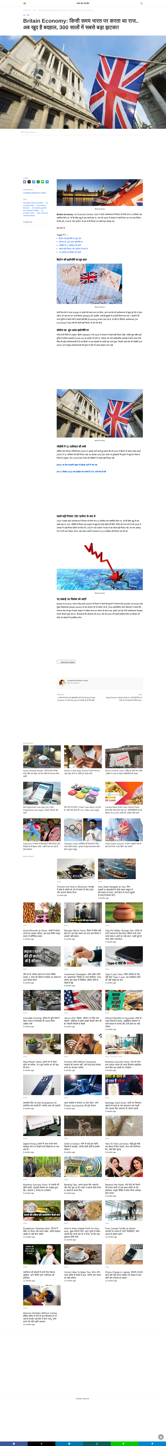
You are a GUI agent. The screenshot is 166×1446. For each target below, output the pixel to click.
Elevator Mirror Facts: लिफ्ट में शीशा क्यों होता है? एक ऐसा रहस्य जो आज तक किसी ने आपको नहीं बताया (82, 933)
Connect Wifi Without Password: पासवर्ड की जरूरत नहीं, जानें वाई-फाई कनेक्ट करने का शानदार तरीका (82, 1065)
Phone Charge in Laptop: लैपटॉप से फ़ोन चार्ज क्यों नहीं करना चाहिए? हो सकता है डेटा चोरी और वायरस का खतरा (124, 1275)
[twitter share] (29, 181)
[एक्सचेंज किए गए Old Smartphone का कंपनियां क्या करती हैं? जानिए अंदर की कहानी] (42, 1085)
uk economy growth (39, 208)
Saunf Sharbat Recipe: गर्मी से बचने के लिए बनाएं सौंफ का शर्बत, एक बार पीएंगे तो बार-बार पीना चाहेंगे (41, 773)
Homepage (27, 10)
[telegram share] (47, 181)
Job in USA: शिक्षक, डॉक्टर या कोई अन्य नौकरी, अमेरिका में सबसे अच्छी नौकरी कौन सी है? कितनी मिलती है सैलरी (83, 1021)
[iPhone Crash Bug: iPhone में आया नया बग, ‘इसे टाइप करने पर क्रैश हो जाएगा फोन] (83, 756)
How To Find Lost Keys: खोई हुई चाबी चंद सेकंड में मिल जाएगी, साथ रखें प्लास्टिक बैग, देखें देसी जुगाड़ (122, 1146)
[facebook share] (24, 181)
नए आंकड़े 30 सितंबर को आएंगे (70, 252)
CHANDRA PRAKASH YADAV (77, 680)
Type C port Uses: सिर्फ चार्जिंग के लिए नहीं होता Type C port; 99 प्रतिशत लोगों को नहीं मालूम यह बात (122, 977)
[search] (141, 3)
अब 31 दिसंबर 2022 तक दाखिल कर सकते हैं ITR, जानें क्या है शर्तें (81, 472)
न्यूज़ (24, 15)
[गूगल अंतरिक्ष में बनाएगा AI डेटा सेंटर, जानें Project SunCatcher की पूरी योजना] (83, 1085)
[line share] (42, 181)
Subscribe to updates (67, 662)
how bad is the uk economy (33, 203)
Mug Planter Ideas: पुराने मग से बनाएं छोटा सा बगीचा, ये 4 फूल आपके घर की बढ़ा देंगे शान (41, 1065)
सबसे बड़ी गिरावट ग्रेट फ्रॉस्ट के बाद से (73, 249)
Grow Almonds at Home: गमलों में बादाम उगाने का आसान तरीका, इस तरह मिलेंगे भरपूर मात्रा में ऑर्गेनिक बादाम (41, 933)
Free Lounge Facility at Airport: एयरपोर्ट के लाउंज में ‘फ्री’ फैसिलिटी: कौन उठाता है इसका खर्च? (122, 1231)
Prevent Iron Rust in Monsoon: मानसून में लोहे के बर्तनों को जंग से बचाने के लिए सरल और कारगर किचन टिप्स (75, 890)
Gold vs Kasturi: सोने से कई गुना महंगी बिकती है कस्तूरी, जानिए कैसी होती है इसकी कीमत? (82, 1146)
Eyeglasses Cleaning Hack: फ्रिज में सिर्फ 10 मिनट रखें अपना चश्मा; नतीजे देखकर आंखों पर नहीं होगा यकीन (42, 1231)
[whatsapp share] (38, 181)
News (59, 881)
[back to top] (161, 1437)
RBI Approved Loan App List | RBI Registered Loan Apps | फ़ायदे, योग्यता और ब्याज (40, 810)
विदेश (34, 10)
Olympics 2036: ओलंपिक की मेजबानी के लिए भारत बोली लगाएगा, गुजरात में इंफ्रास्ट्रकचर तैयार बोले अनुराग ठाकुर (82, 846)
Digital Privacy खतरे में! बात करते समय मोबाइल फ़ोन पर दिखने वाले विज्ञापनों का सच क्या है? (41, 1146)
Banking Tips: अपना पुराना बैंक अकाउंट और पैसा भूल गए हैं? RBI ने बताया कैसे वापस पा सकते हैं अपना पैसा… (82, 1187)
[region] (83, 154)
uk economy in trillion (31, 210)
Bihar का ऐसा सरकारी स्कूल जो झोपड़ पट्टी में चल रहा (77, 465)
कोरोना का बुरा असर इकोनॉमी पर (71, 242)
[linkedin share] (33, 181)
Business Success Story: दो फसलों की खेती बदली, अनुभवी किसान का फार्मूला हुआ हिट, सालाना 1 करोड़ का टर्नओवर (41, 1187)
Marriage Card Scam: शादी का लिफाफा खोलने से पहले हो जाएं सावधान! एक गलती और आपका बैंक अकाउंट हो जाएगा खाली (123, 1106)
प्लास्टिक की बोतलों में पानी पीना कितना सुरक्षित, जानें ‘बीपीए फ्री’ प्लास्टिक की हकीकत (39, 1275)
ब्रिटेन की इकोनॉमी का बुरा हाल (70, 238)
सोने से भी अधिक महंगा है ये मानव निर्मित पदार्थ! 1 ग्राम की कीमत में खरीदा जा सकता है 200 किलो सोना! (42, 977)
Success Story (116, 1056)
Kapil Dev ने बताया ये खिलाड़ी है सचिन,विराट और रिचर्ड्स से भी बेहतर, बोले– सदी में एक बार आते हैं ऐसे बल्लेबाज (41, 846)
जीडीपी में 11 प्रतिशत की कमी (70, 245)
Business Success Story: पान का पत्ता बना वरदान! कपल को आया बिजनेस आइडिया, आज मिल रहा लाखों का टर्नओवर (123, 1065)
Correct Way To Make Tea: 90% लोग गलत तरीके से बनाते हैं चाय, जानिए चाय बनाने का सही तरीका (82, 1275)
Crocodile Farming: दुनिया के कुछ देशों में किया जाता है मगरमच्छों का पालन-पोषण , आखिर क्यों (41, 1021)
